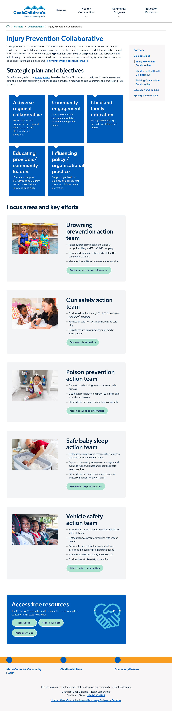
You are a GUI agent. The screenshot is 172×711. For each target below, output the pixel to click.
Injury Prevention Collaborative (55, 38)
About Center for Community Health (23, 671)
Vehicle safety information (85, 568)
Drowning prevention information (89, 270)
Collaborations (142, 55)
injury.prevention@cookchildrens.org (67, 60)
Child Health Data (71, 669)
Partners (139, 50)
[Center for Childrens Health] (30, 11)
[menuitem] (61, 11)
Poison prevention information (87, 410)
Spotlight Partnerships (146, 95)
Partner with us (24, 632)
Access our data (51, 622)
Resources (24, 622)
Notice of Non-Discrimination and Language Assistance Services (86, 700)
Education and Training (146, 89)
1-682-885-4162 (96, 695)
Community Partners (127, 669)
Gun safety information (83, 342)
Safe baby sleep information (86, 486)
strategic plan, (43, 77)
